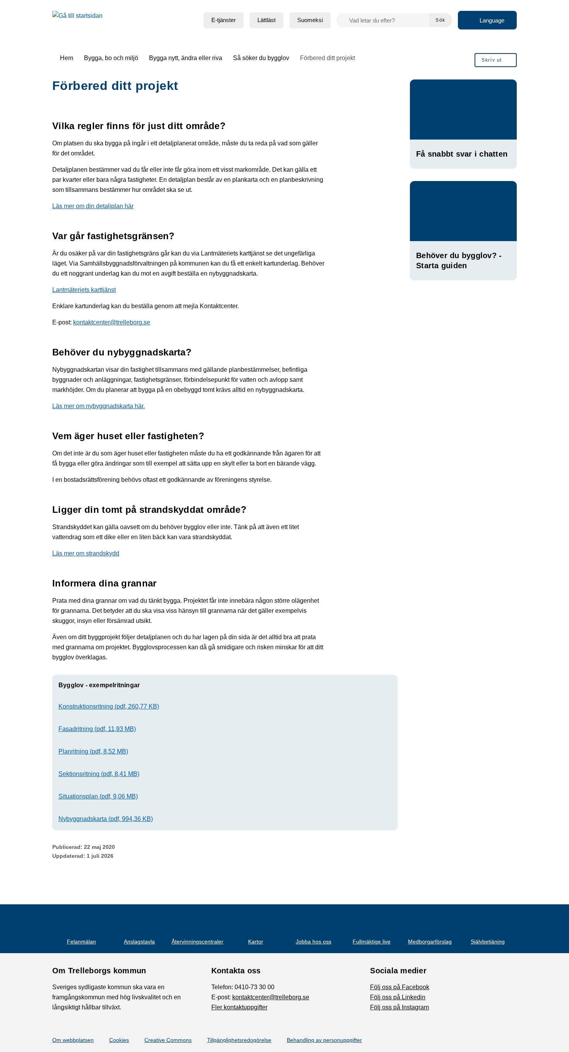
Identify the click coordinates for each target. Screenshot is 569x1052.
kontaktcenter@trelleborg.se (111, 322)
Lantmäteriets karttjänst (84, 289)
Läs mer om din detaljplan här (93, 206)
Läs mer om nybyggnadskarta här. (98, 406)
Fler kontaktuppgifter (239, 1007)
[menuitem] (223, 20)
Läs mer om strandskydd (85, 553)
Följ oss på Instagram (399, 1007)
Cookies (119, 1040)
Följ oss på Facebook (399, 987)
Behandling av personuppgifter (324, 1040)
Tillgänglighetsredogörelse (239, 1040)
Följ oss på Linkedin (397, 997)
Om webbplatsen (73, 1040)
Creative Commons (168, 1040)
